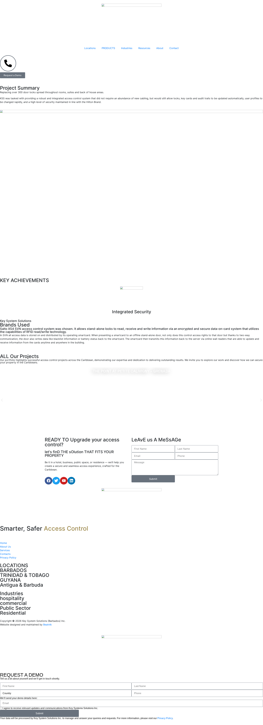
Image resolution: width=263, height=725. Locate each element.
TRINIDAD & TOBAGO (24, 575)
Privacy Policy (165, 718)
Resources (144, 48)
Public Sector (15, 608)
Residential (13, 613)
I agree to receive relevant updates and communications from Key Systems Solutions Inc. (50, 708)
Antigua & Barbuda (21, 585)
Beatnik (47, 624)
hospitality (12, 598)
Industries (126, 48)
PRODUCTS (108, 48)
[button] (2, 400)
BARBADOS (13, 570)
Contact (174, 48)
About (159, 48)
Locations (90, 48)
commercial (13, 603)
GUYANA (10, 580)
